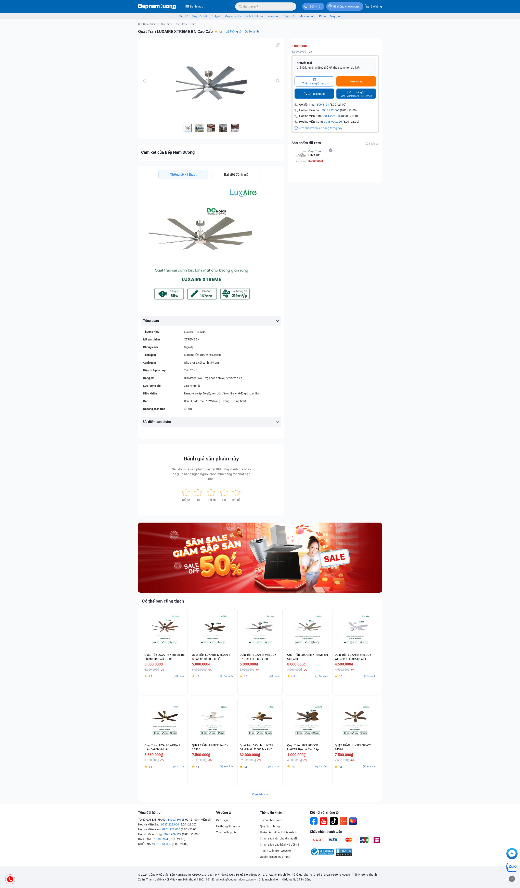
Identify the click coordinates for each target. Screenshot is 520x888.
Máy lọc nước (233, 16)
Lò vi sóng (273, 16)
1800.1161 (315, 6)
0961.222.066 (332, 116)
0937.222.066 (330, 110)
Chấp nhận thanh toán (326, 832)
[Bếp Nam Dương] (157, 6)
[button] (277, 45)
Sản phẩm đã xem (306, 143)
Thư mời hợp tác (226, 832)
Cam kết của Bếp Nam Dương (168, 152)
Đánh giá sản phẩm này (211, 459)
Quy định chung (270, 826)
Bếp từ (183, 16)
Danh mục (196, 6)
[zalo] (512, 867)
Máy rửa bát (199, 16)
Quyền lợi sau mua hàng (275, 856)
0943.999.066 (333, 121)
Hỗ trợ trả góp (356, 94)
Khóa (322, 16)
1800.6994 (161, 839)
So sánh (254, 31)
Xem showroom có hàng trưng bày (320, 128)
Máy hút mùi (307, 16)
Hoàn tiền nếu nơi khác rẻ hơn (278, 832)
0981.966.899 (162, 844)
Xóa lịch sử (372, 143)
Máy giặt (335, 16)
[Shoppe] (343, 821)
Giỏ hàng (376, 6)
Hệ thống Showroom (229, 826)
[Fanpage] (314, 821)
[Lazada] (353, 821)
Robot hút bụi (254, 16)
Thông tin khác (271, 813)
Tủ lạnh (216, 16)
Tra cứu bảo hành (271, 820)
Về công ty (223, 813)
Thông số (236, 31)
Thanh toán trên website (275, 850)
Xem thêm (258, 794)
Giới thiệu (222, 820)
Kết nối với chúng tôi (324, 813)
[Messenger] (512, 854)
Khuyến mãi (304, 62)
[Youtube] (324, 821)
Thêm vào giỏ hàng (314, 83)
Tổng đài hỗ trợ (149, 813)
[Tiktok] (333, 821)
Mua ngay (356, 81)
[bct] (322, 855)
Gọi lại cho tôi (316, 93)
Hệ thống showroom (346, 6)
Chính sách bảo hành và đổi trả (279, 844)
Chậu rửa (289, 16)
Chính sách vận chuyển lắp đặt (279, 838)
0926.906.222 (172, 834)
